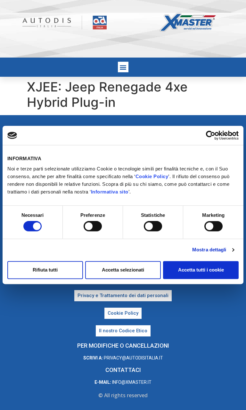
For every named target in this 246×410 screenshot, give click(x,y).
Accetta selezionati (123, 269)
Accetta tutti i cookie (201, 269)
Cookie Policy (151, 176)
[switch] (93, 226)
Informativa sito (109, 191)
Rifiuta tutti (45, 269)
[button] (123, 67)
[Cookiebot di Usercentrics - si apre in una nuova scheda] (211, 135)
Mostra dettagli (209, 250)
